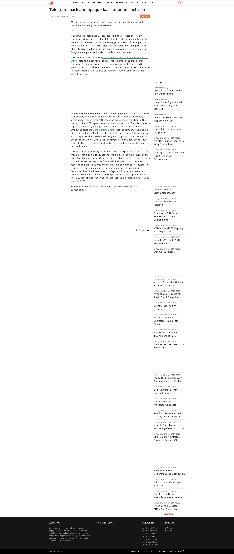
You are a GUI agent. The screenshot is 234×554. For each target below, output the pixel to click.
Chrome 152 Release (164, 251)
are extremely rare (105, 129)
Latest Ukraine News (150, 539)
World (145, 2)
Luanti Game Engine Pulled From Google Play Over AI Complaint (168, 105)
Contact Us (144, 551)
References (142, 230)
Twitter (170, 528)
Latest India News (149, 536)
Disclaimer (178, 551)
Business (97, 2)
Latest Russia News (150, 528)
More (70, 541)
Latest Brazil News (149, 542)
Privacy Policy (167, 551)
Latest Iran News (149, 533)
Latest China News (149, 531)
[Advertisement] (58, 57)
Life (153, 2)
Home (75, 2)
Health (134, 2)
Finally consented (113, 142)
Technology (121, 2)
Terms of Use (155, 551)
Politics (85, 2)
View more (169, 514)
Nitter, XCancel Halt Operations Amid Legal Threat (166, 321)
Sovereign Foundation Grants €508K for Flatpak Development (169, 156)
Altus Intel (59, 551)
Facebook (170, 530)
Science (108, 2)
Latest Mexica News (150, 545)
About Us (134, 551)
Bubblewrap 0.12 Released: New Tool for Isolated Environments (168, 216)
